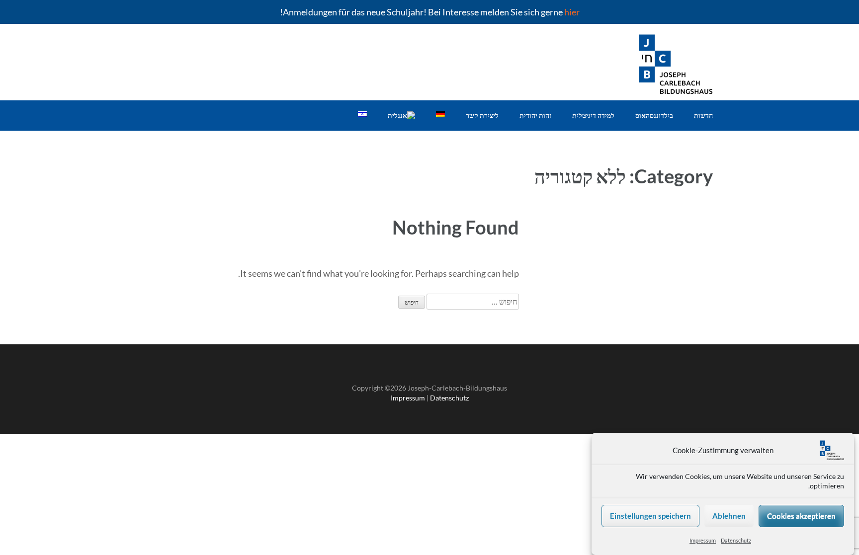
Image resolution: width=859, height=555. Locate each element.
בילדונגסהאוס (654, 115)
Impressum (702, 540)
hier (572, 11)
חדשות (703, 115)
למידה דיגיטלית (593, 115)
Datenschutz (736, 540)
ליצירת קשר (482, 115)
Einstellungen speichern (650, 516)
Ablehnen (729, 516)
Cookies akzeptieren (801, 516)
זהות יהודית (535, 115)
